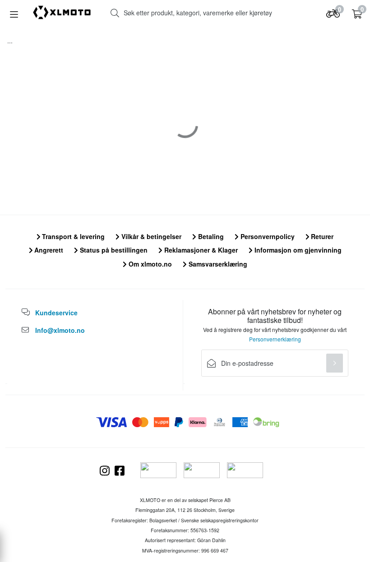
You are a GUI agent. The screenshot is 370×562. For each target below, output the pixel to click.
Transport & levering (72, 236)
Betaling (210, 236)
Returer (321, 236)
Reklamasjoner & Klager (200, 249)
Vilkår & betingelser (150, 236)
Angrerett (47, 249)
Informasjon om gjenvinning (297, 249)
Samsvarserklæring (217, 263)
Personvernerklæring (275, 339)
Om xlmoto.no (149, 263)
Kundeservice (56, 312)
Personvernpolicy (267, 236)
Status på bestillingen (113, 249)
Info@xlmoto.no (60, 330)
